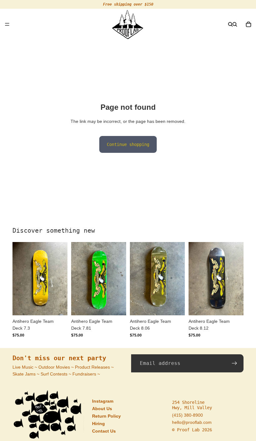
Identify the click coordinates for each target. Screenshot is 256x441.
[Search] (230, 24)
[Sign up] (234, 363)
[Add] (57, 305)
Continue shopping (128, 144)
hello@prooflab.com (192, 422)
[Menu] (7, 24)
